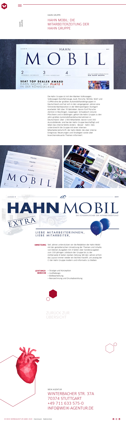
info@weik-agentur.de (71, 408)
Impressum (38, 419)
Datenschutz (47, 419)
